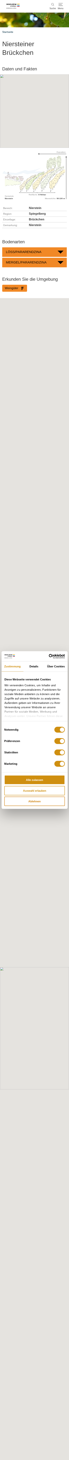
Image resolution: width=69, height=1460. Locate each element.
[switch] (59, 741)
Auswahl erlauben (34, 790)
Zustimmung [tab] (12, 666)
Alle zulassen (34, 779)
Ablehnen (34, 801)
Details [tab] (33, 666)
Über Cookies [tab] (56, 666)
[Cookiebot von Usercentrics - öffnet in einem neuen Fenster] (49, 656)
